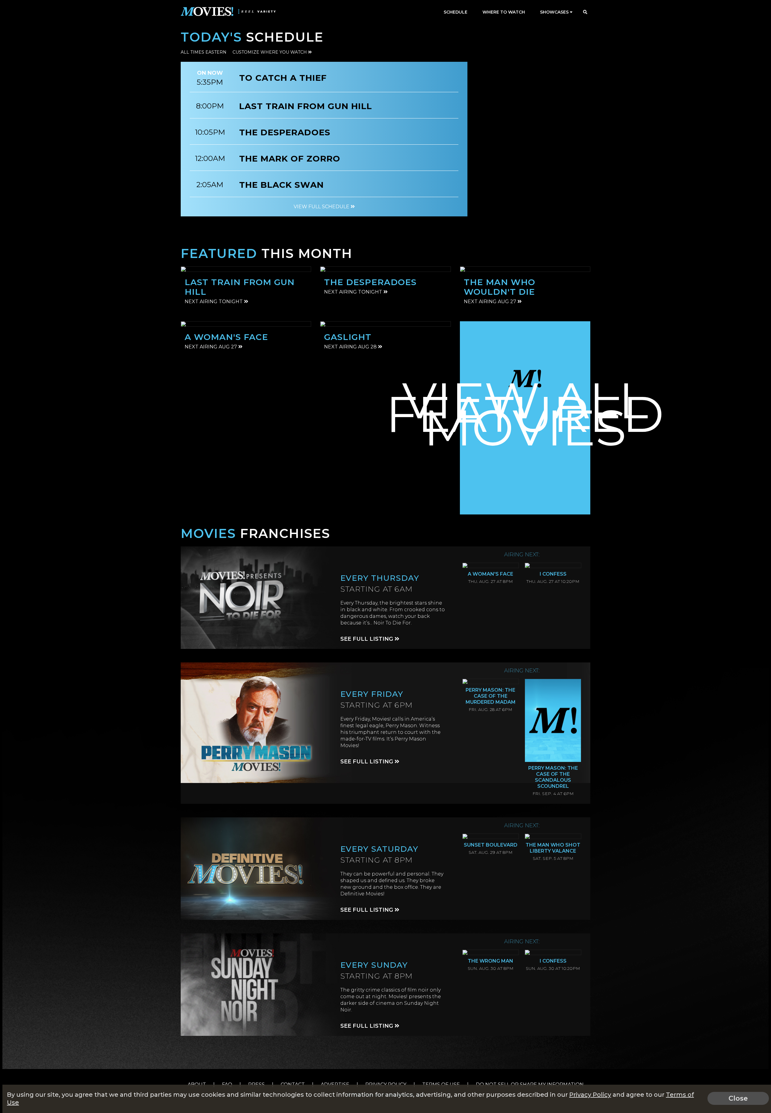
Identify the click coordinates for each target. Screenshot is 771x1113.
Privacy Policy (590, 1094)
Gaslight (347, 337)
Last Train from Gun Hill (305, 106)
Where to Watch (503, 12)
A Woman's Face (226, 337)
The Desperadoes (284, 132)
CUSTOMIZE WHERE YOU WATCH (270, 52)
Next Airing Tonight (214, 301)
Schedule (455, 12)
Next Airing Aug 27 (490, 301)
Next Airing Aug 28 (351, 347)
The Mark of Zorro (289, 158)
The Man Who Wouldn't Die (499, 287)
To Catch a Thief (283, 78)
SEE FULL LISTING (367, 639)
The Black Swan (281, 185)
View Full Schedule (322, 206)
